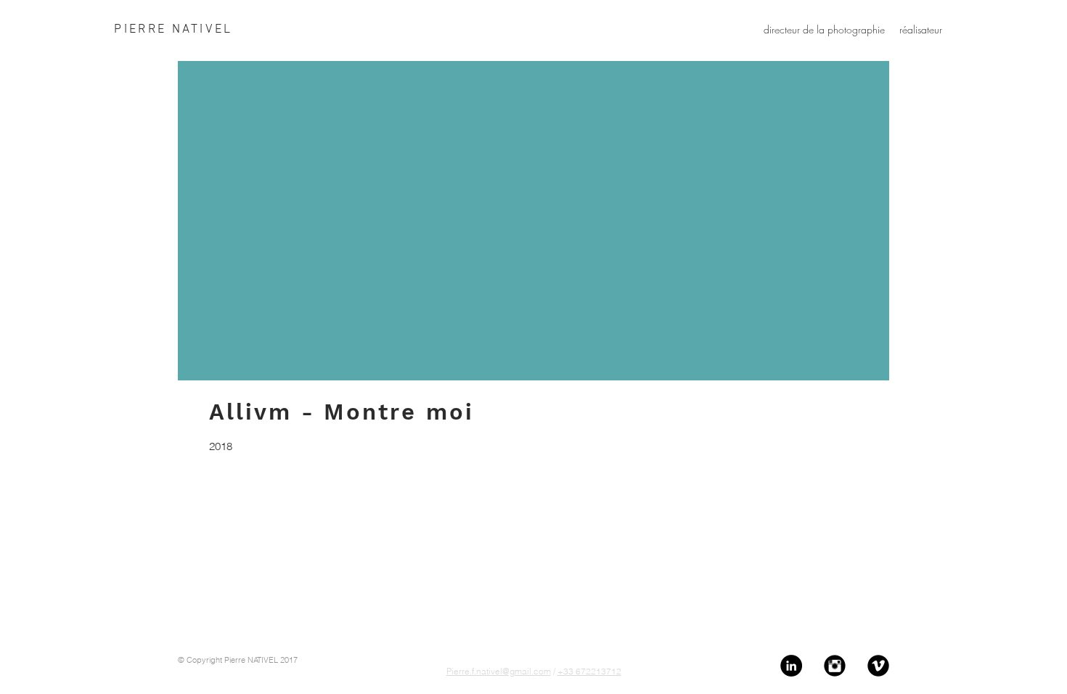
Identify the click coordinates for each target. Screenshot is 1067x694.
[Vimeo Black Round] (878, 666)
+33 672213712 (589, 671)
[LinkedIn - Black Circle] (791, 666)
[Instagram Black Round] (835, 666)
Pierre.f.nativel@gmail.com (498, 671)
